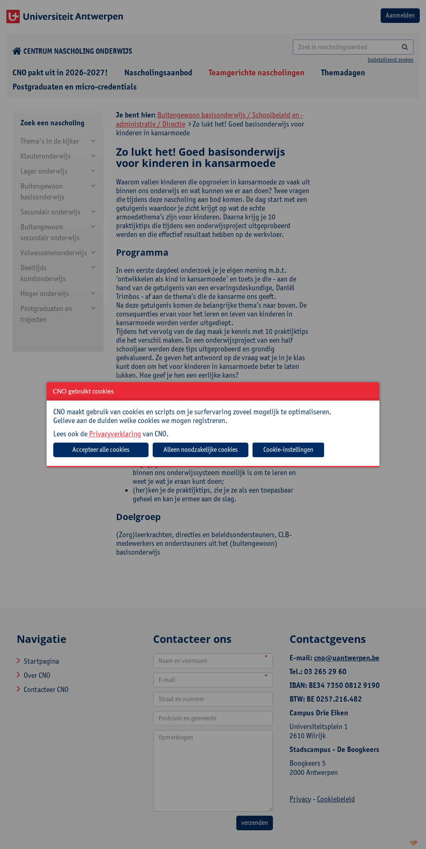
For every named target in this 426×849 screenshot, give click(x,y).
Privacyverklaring (115, 433)
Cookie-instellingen (288, 449)
